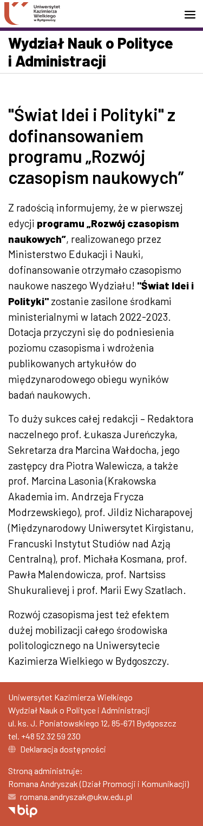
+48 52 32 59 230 (51, 736)
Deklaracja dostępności (63, 749)
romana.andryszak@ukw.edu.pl (76, 796)
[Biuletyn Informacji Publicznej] (22, 809)
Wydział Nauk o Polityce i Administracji (90, 52)
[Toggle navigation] (193, 14)
